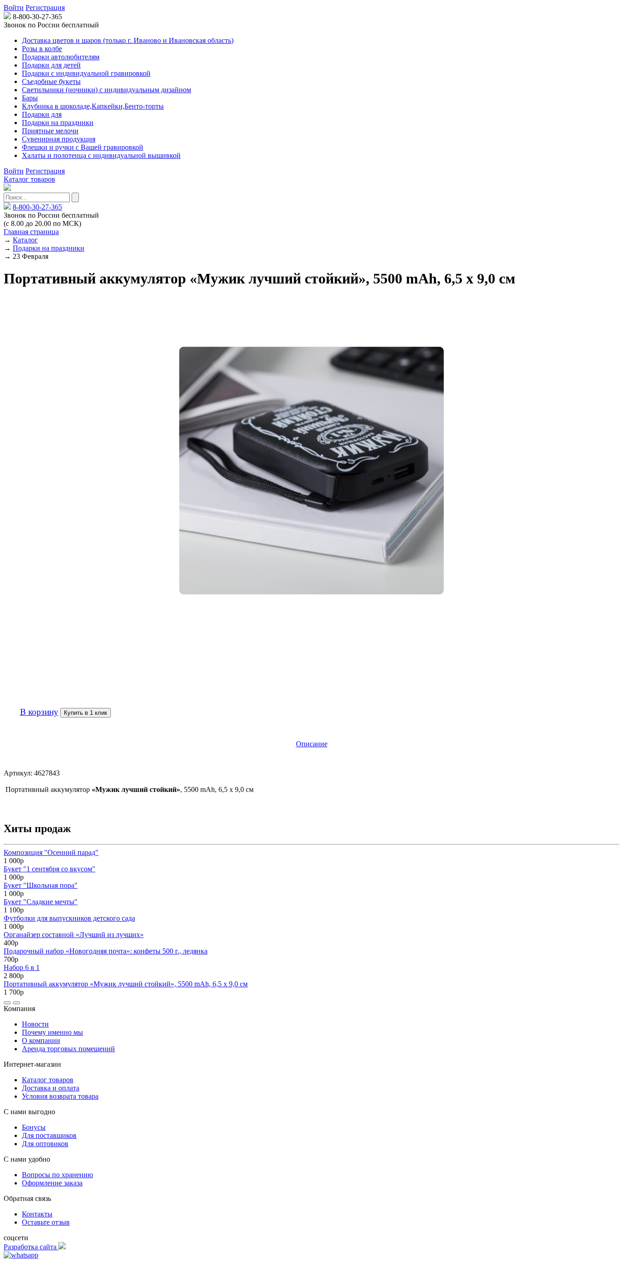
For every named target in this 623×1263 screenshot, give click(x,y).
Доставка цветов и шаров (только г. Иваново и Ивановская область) (128, 40)
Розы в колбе (42, 48)
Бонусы (34, 1127)
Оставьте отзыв (46, 1222)
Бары (30, 98)
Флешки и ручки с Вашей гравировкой (82, 147)
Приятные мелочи (50, 131)
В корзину (39, 712)
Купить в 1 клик (85, 712)
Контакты (37, 1214)
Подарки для (42, 114)
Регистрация (45, 7)
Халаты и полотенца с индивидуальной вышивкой (101, 155)
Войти (14, 7)
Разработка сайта (31, 1247)
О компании (41, 1040)
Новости (35, 1024)
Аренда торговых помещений (68, 1049)
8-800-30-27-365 (37, 207)
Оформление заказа (52, 1183)
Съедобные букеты (51, 81)
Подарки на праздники (57, 122)
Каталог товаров (29, 179)
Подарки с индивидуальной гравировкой (86, 73)
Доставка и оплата (50, 1088)
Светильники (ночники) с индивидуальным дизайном (106, 90)
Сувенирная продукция (58, 139)
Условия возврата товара (60, 1096)
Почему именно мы (52, 1032)
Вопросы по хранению (57, 1175)
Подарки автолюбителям (60, 57)
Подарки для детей (51, 65)
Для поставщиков (49, 1135)
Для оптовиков (45, 1144)
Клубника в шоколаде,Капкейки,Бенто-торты (93, 106)
